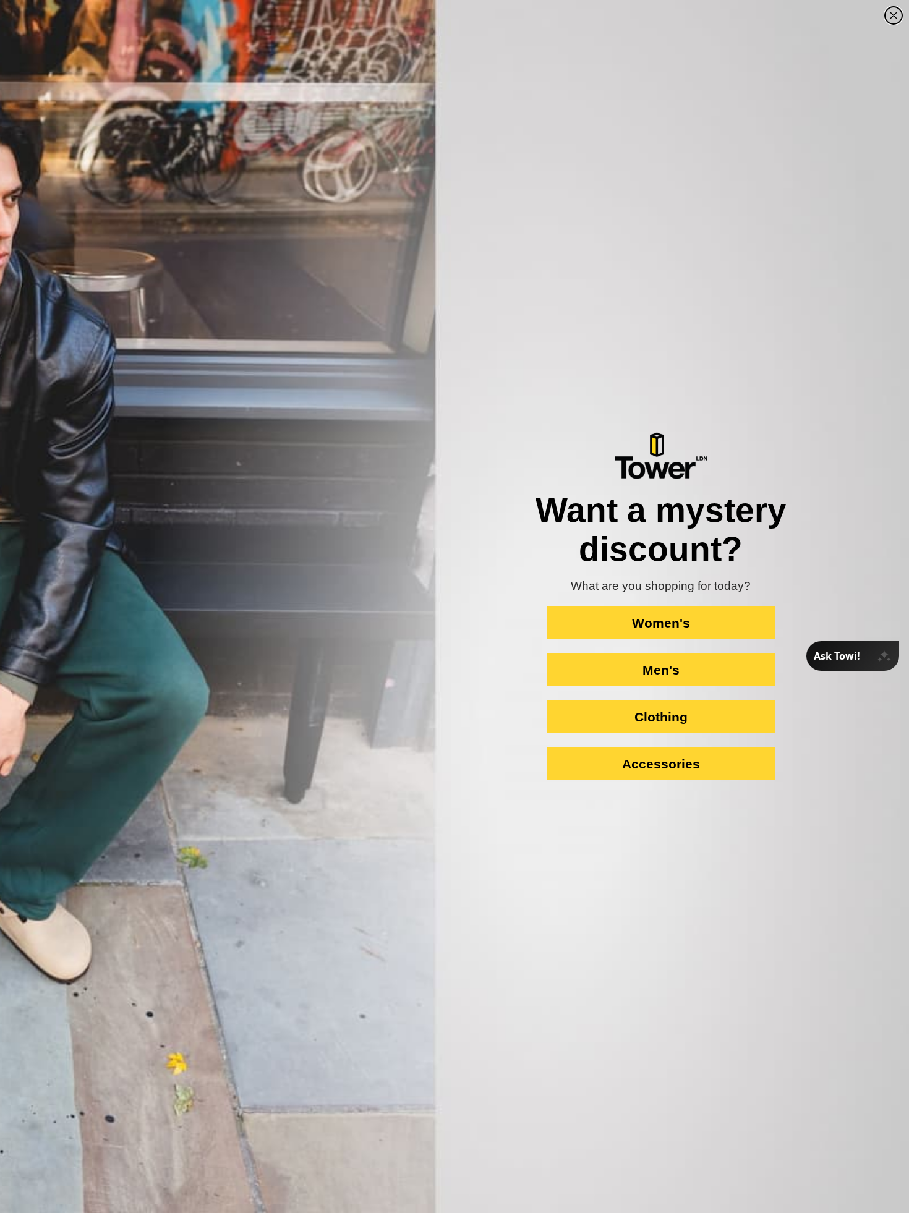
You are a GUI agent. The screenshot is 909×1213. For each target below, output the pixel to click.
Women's (661, 623)
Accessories (661, 764)
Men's (661, 670)
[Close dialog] (893, 15)
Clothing (661, 717)
